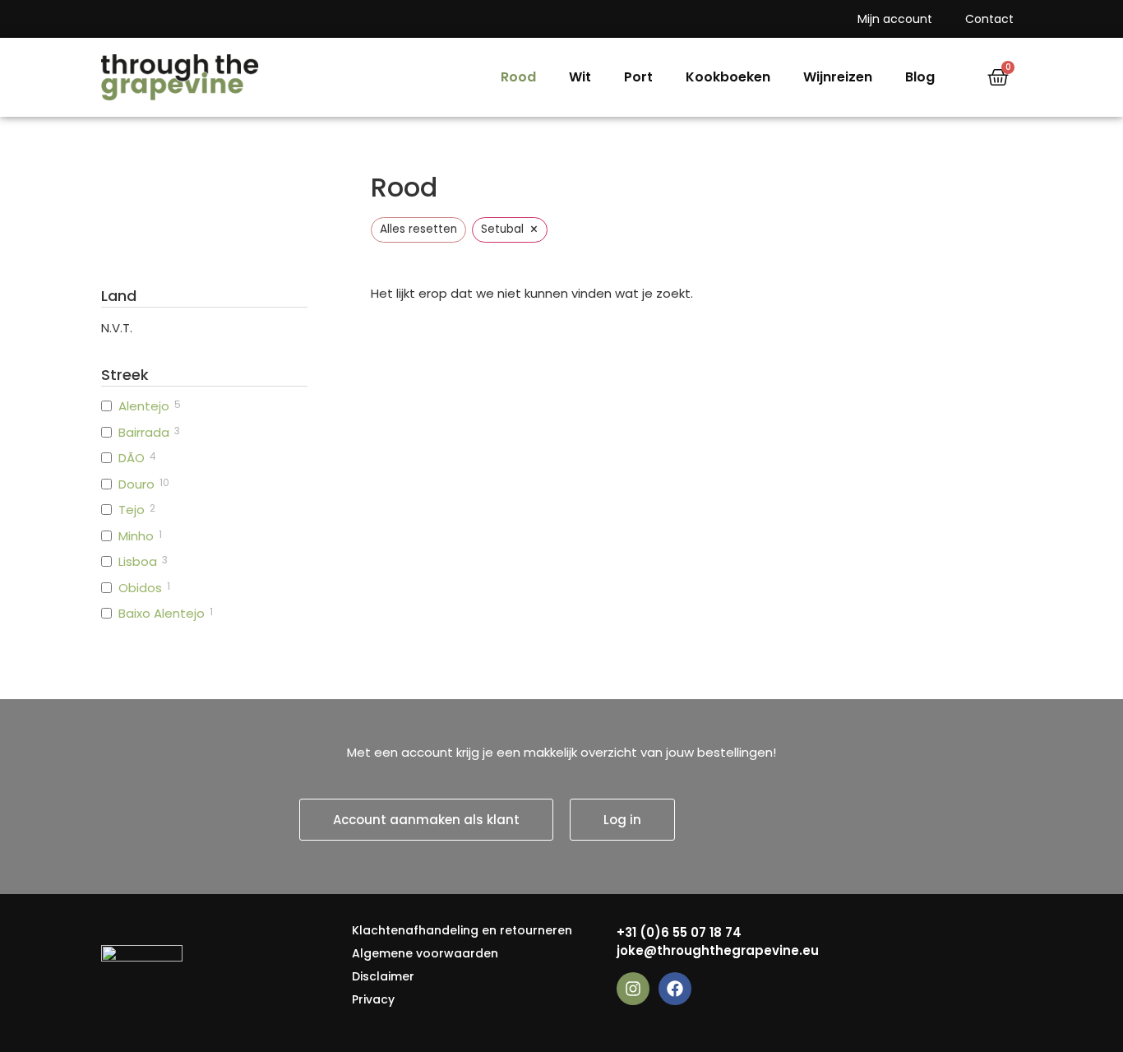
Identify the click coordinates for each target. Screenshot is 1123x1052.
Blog (920, 76)
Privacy (373, 999)
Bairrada (143, 432)
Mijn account (894, 19)
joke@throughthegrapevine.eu (718, 950)
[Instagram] (633, 988)
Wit (580, 76)
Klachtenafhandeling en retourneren (462, 930)
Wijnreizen (837, 76)
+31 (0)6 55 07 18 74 (679, 932)
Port (638, 76)
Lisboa (137, 562)
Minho (136, 536)
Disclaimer (383, 976)
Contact (989, 19)
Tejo (131, 510)
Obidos (140, 588)
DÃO (131, 458)
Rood (518, 76)
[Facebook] (675, 988)
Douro (136, 484)
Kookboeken (728, 76)
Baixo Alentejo (161, 613)
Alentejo (143, 406)
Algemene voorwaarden (425, 953)
